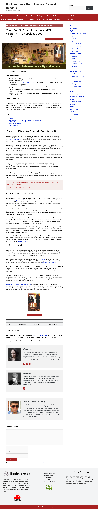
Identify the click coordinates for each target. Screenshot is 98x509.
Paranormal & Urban (77, 46)
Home (8, 25)
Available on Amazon (34, 315)
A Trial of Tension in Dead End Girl (18, 122)
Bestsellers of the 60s (78, 76)
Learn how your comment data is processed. (39, 463)
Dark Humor (75, 94)
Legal (73, 58)
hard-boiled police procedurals (18, 200)
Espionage (74, 56)
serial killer (42, 259)
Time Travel (75, 51)
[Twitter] (27, 364)
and (14, 139)
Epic (73, 41)
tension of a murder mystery (28, 82)
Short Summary (13, 118)
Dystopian (74, 38)
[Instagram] (30, 364)
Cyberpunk (75, 36)
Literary (74, 84)
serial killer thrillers (23, 241)
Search (71, 5)
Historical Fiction (76, 81)
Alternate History (76, 101)
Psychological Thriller (78, 63)
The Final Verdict (13, 125)
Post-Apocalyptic (76, 48)
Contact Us (75, 117)
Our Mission (75, 114)
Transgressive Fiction (78, 89)
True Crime (75, 69)
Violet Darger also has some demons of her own (18, 284)
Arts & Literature (76, 74)
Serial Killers (10, 396)
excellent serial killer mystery (40, 335)
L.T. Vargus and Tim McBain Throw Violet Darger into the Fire (25, 120)
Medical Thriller (76, 61)
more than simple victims (49, 262)
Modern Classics (76, 86)
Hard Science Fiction (77, 43)
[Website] (24, 364)
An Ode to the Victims (15, 123)
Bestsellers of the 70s (78, 79)
